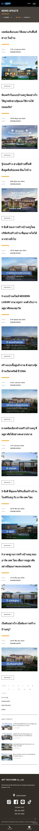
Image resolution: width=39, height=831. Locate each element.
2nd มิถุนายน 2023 (17, 181)
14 (24, 689)
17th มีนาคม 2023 (17, 578)
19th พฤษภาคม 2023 (18, 250)
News (3, 709)
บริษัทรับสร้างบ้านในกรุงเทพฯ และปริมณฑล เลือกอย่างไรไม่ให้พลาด (22, 734)
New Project (6, 705)
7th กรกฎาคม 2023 (17, 49)
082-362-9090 (19, 811)
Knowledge (15, 52)
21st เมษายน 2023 (17, 382)
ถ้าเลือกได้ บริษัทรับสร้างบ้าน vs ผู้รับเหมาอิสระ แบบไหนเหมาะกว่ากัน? (25, 724)
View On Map (21, 796)
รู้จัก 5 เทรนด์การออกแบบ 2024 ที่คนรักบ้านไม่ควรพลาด (24, 755)
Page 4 (27, 17)
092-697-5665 (19, 814)
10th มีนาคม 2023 (17, 641)
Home (6, 17)
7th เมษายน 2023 (17, 445)
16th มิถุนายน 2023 (17, 118)
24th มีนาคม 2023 (17, 508)
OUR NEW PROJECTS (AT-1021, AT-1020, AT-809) (24, 745)
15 (30, 689)
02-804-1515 (19, 807)
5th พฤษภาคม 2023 (17, 319)
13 (19, 689)
